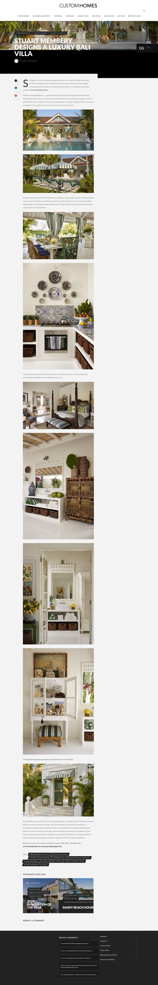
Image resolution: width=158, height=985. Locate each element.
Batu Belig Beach (60, 854)
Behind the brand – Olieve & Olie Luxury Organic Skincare (80, 974)
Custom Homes (35, 896)
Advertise (103, 936)
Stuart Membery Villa (74, 861)
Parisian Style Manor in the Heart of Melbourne (79, 951)
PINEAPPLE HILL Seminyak (79, 858)
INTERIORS (58, 16)
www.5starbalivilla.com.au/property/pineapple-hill (42, 846)
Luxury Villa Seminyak (40, 858)
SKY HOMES (96, 16)
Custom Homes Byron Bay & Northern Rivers (84, 902)
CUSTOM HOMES (23, 16)
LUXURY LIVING (83, 16)
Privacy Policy (105, 950)
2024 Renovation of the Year (39, 904)
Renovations (34, 889)
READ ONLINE (109, 16)
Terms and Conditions (107, 959)
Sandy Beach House (78, 907)
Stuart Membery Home (39, 90)
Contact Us (103, 941)
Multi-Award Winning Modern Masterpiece (76, 943)
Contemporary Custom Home (77, 895)
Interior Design (23, 33)
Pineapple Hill (59, 858)
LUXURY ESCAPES (40, 33)
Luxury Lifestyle (58, 33)
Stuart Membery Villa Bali (36, 864)
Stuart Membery (31, 861)
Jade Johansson (30, 61)
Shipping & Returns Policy (108, 955)
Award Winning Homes (39, 854)
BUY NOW (121, 16)
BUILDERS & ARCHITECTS (42, 16)
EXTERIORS (70, 16)
